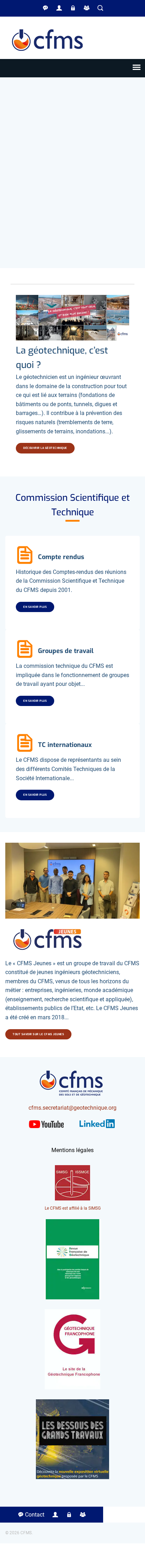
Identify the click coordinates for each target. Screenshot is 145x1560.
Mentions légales (72, 1150)
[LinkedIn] (97, 1129)
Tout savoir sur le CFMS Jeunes (38, 1034)
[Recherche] (100, 8)
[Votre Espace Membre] (59, 8)
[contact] (45, 8)
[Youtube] (46, 1130)
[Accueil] (48, 54)
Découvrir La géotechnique (45, 448)
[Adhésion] (86, 8)
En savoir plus (35, 607)
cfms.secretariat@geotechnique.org (72, 1107)
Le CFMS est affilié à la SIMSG (73, 1208)
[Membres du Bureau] (73, 8)
